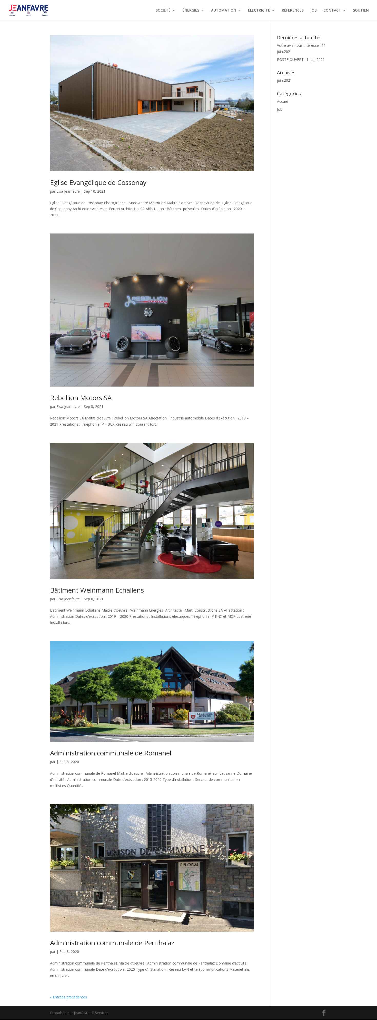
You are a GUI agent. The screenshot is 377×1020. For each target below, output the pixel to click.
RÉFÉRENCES (293, 10)
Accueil (283, 101)
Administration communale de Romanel (110, 752)
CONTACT (332, 10)
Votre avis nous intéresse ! (299, 45)
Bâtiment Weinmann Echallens (97, 590)
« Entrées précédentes (68, 997)
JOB (313, 10)
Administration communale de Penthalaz (112, 942)
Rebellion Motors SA (81, 397)
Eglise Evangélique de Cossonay (98, 182)
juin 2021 (284, 80)
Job (279, 109)
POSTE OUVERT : (291, 59)
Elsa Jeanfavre (68, 191)
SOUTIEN (361, 10)
